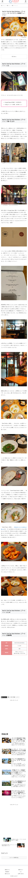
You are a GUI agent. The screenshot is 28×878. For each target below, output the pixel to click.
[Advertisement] (14, 715)
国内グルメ (20, 869)
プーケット (5, 697)
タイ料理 (11, 697)
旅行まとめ (7, 873)
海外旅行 (7, 871)
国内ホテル (7, 869)
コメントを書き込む (14, 857)
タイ (21, 871)
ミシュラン (17, 697)
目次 (13, 56)
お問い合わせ (21, 873)
